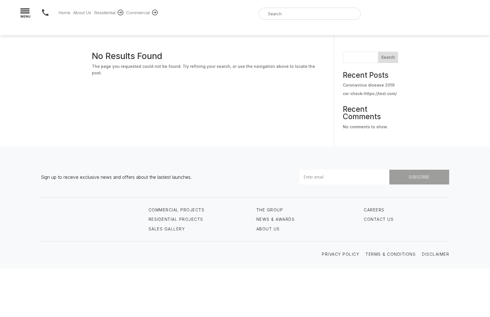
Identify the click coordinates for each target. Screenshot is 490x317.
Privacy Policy (340, 254)
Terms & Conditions (391, 254)
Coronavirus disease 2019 (368, 85)
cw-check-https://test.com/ (370, 93)
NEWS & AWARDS (275, 219)
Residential (104, 12)
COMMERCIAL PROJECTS (177, 209)
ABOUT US (268, 228)
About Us (82, 12)
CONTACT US (379, 219)
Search (388, 57)
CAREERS (374, 209)
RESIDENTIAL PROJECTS (176, 219)
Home (64, 12)
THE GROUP (269, 209)
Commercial (138, 12)
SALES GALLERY (167, 228)
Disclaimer (435, 254)
